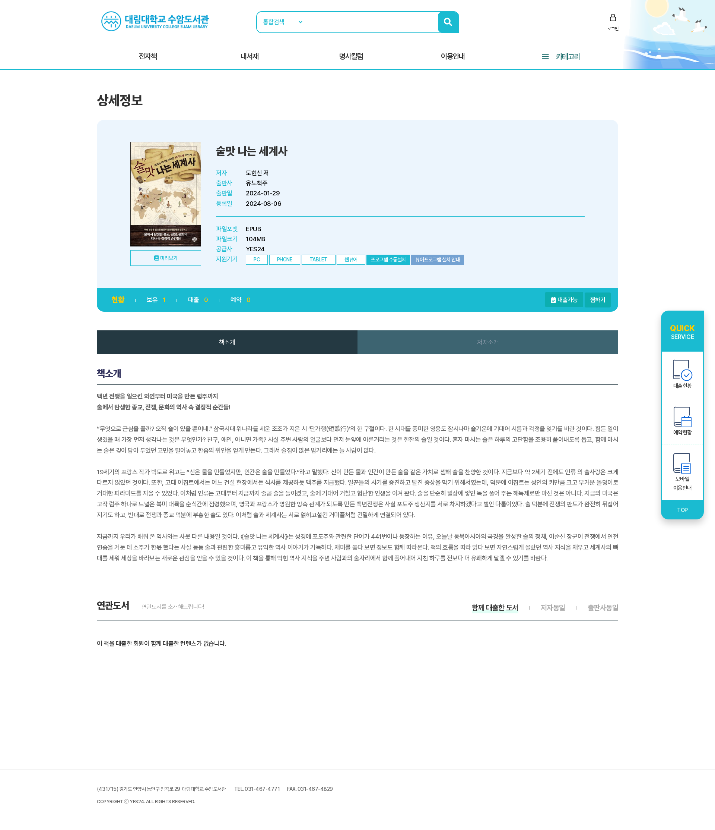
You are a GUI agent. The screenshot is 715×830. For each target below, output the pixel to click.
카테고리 (568, 56)
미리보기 (168, 258)
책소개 (227, 342)
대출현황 (682, 386)
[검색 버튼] (448, 22)
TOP (682, 510)
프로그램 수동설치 (388, 259)
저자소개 (488, 342)
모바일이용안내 (682, 483)
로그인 (613, 28)
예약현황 (682, 432)
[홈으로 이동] (156, 21)
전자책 (148, 56)
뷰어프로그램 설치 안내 (437, 259)
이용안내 (453, 56)
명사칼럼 (351, 56)
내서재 (249, 56)
